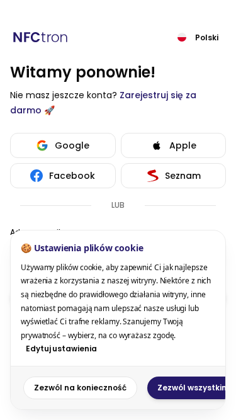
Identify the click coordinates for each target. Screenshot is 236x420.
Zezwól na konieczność (80, 387)
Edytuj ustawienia (61, 348)
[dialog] (118, 320)
